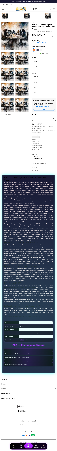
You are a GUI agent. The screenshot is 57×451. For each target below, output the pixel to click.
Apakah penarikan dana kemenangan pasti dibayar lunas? (18, 361)
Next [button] (55, 1)
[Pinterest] (38, 171)
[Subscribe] (37, 425)
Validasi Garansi (35, 137)
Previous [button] (2, 1)
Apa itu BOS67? (9, 350)
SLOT (35, 61)
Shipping (41, 36)
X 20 (35, 92)
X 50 (35, 87)
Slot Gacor (37, 67)
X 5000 (36, 77)
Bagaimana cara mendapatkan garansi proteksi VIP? (17, 353)
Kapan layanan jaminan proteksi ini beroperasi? (16, 364)
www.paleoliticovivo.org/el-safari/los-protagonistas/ (19, 287)
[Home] (21, 9)
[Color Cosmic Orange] (33, 50)
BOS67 (25, 442)
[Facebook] (33, 171)
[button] (3, 9)
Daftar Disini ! (42, 1)
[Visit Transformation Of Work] (44, 53)
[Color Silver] (41, 50)
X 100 (35, 82)
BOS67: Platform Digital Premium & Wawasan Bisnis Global (28, 1)
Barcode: (44, 31)
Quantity (34, 115)
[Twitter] (36, 171)
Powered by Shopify (32, 442)
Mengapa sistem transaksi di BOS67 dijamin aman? (17, 357)
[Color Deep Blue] (37, 50)
